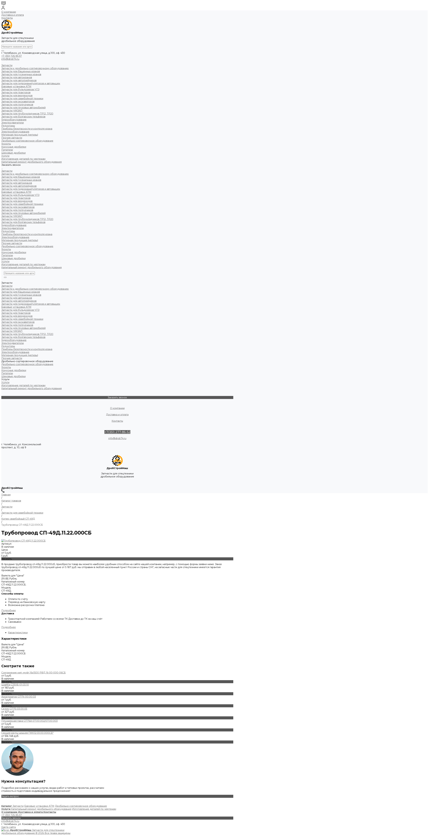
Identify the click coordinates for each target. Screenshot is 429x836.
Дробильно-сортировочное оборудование (27, 246)
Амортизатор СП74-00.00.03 (18, 696)
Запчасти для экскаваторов (18, 207)
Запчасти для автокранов (16, 182)
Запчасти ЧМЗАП (11, 216)
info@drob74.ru (10, 58)
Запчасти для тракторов (15, 198)
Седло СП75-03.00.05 (14, 708)
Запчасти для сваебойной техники (22, 204)
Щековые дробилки (13, 258)
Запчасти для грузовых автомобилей (23, 213)
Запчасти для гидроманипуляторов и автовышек (30, 189)
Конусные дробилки (13, 252)
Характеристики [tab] (18, 632)
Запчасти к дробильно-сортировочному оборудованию (35, 173)
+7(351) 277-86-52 (117, 432)
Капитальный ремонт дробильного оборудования (31, 267)
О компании (8, 11)
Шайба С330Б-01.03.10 (15, 684)
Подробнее (8, 610)
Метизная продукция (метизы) (19, 240)
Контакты (7, 17)
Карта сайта (8, 827)
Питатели (7, 255)
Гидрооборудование (13, 225)
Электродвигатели (12, 228)
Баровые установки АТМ (16, 192)
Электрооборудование (15, 237)
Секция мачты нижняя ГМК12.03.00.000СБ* (27, 732)
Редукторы (8, 231)
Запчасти (6, 170)
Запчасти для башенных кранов (20, 176)
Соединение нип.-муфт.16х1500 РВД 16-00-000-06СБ (33, 672)
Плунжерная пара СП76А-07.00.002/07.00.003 (29, 720)
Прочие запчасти (11, 243)
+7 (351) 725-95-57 (11, 55)
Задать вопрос (10, 796)
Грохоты (6, 249)
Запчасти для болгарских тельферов (23, 222)
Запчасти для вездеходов (17, 201)
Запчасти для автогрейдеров (19, 186)
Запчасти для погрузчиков (17, 210)
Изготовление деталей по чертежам (23, 264)
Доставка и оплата (12, 14)
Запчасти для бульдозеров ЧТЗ (20, 195)
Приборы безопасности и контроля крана (26, 234)
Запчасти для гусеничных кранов (21, 179)
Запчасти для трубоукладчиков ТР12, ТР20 (27, 219)
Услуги (5, 261)
